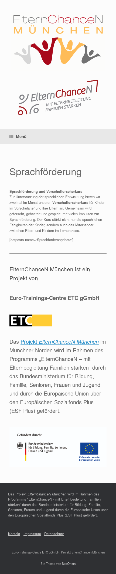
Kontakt (14, 533)
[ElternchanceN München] (58, 41)
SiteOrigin (69, 563)
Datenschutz (54, 533)
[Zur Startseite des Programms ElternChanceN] (58, 114)
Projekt (60, 341)
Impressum (32, 533)
